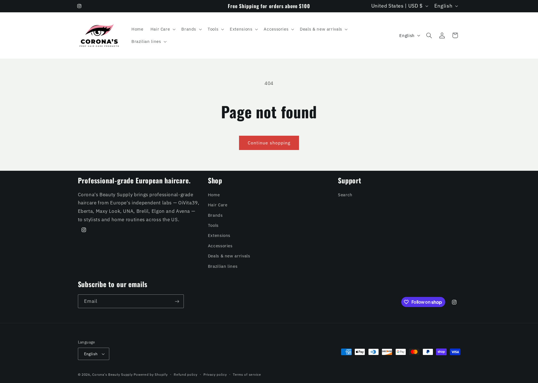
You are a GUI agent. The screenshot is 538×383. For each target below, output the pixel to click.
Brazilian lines (222, 266)
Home (214, 194)
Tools (213, 225)
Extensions (219, 235)
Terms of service (247, 374)
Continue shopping (269, 143)
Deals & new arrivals (229, 256)
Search (345, 194)
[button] (162, 29)
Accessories (220, 245)
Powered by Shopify (151, 374)
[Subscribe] (176, 301)
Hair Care (218, 204)
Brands (215, 215)
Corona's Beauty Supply (112, 374)
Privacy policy (215, 374)
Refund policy (186, 374)
